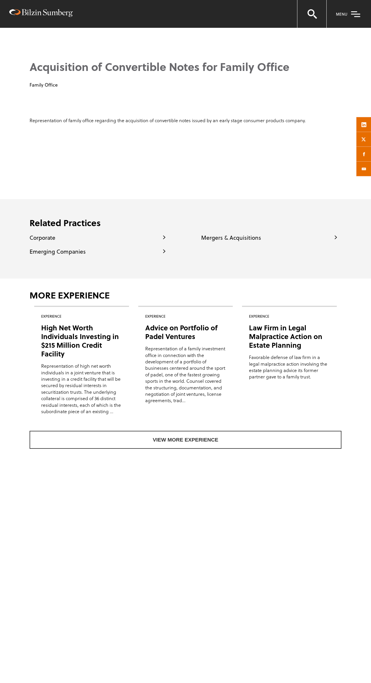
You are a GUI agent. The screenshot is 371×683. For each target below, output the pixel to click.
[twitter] (364, 139)
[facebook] (364, 154)
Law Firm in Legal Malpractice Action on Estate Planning (285, 336)
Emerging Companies (58, 251)
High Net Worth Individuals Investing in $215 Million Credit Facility (80, 341)
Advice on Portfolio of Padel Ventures (181, 332)
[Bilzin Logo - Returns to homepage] (41, 14)
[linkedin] (364, 124)
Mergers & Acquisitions (231, 237)
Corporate (42, 237)
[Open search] (312, 14)
